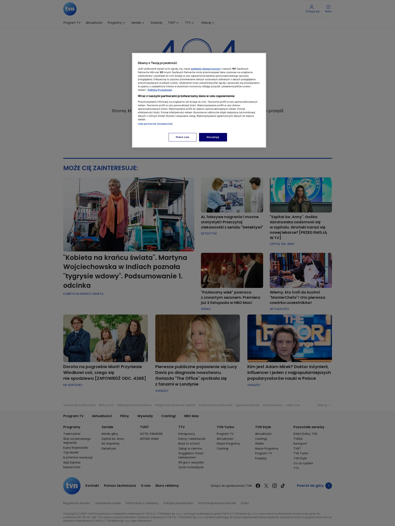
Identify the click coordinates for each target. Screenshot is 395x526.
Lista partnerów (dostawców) (155, 123)
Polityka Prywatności (160, 89)
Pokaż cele (183, 137)
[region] (199, 100)
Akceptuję (213, 137)
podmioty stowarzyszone (205, 68)
